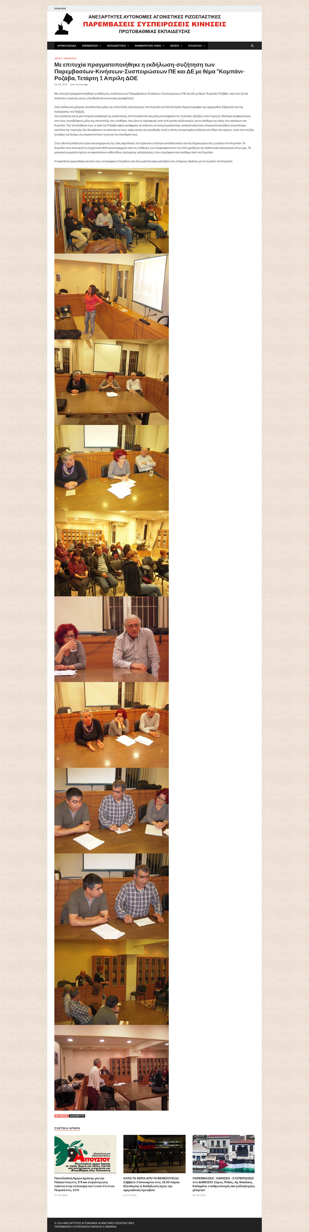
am (86, 84)
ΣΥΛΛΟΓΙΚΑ (195, 45)
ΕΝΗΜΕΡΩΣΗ (90, 45)
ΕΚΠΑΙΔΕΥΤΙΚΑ (116, 45)
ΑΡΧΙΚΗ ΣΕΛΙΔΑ (66, 45)
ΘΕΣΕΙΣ (174, 45)
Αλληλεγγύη (77, 1116)
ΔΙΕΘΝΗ (58, 58)
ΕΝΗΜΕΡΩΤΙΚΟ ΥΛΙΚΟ (148, 45)
